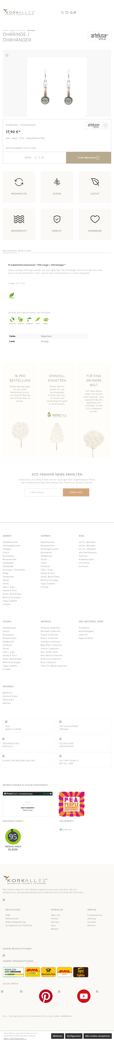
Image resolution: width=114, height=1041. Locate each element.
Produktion (84, 628)
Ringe (5, 573)
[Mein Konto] (71, 12)
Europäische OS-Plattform (19, 925)
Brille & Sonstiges (12, 597)
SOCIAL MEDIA (10, 983)
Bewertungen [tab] (25, 250)
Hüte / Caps (9, 587)
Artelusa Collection (50, 628)
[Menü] (74, 12)
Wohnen (7, 703)
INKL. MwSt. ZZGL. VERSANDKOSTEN (25, 138)
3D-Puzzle (84, 563)
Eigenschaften (86, 638)
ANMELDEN (76, 492)
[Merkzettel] (66, 12)
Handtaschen (9, 628)
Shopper (7, 549)
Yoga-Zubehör (10, 601)
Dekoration (8, 699)
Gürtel (6, 580)
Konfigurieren (74, 1036)
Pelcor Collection (49, 638)
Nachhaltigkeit (86, 631)
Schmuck (45, 566)
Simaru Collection (50, 648)
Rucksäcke (8, 556)
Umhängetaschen (12, 545)
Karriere (55, 922)
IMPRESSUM (66, 1016)
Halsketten (8, 563)
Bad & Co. (8, 693)
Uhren (6, 583)
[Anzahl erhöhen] (42, 157)
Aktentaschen (48, 542)
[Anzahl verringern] (35, 157)
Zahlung (91, 918)
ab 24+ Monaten (87, 549)
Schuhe (6, 604)
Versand (91, 922)
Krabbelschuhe (86, 559)
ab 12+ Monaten (87, 542)
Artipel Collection (49, 634)
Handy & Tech (10, 590)
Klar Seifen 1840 (49, 652)
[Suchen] (62, 12)
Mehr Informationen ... (15, 1038)
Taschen (83, 556)
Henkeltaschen (10, 542)
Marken (55, 929)
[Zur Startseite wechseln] (19, 12)
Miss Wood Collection (52, 655)
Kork (53, 925)
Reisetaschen (10, 559)
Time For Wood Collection (54, 666)
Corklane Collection (51, 641)
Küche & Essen (10, 696)
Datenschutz (12, 918)
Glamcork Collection (51, 659)
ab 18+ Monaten (87, 545)
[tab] (10, 250)
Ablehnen (57, 1036)
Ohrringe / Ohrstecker (14, 570)
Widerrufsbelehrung (16, 922)
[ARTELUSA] (99, 38)
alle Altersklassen (88, 552)
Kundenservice (94, 915)
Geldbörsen (8, 576)
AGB (8, 915)
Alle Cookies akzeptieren (97, 1036)
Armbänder (8, 566)
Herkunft (83, 634)
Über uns (55, 915)
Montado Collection (51, 631)
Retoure (91, 925)
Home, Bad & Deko (12, 594)
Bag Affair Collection (51, 645)
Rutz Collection (48, 662)
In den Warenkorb (87, 157)
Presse (54, 918)
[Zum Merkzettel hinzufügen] (7, 55)
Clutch (6, 552)
